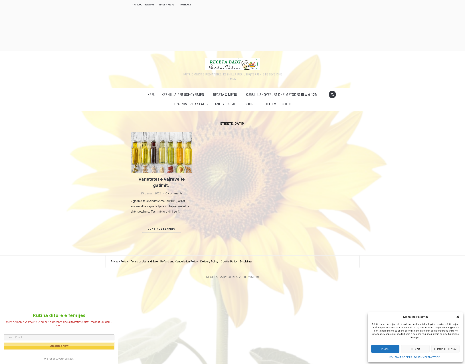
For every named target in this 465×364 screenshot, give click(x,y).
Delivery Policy (209, 261)
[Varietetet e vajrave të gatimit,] (161, 134)
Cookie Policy (229, 261)
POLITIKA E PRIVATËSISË (427, 357)
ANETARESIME (225, 104)
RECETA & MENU (225, 94)
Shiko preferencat (445, 349)
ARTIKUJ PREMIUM (143, 4)
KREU (151, 94)
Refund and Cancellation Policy (179, 261)
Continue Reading (161, 228)
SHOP (249, 104)
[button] (458, 317)
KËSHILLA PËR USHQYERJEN (183, 94)
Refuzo (415, 349)
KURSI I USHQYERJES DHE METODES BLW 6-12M (282, 94)
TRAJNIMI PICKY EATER (191, 104)
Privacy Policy (119, 261)
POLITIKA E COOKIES (400, 357)
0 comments (174, 193)
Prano (385, 349)
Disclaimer (246, 261)
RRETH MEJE (166, 4)
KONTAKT (185, 4)
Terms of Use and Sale (144, 261)
